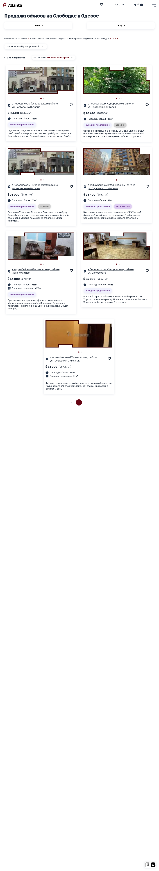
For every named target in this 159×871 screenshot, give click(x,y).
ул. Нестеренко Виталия (26, 107)
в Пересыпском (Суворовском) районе (35, 103)
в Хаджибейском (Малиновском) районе (111, 185)
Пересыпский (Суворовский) (23, 46)
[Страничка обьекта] (9, 106)
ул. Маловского (97, 272)
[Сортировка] (72, 57)
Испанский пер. (21, 272)
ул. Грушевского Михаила (103, 188)
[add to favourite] (101, 5)
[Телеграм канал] (135, 5)
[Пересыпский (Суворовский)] (42, 46)
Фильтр (39, 25)
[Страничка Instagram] (141, 4)
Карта (121, 25)
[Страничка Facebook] (138, 4)
